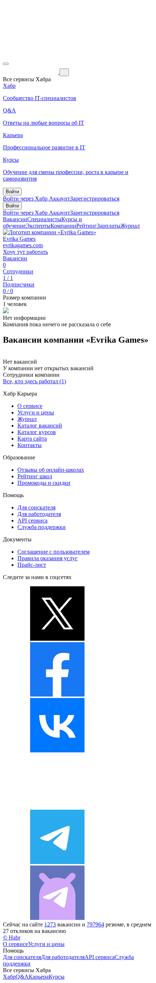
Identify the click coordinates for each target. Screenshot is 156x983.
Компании (63, 226)
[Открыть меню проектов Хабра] (6, 64)
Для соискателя (36, 507)
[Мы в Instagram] (57, 806)
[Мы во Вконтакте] (57, 750)
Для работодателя (39, 514)
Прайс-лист (31, 565)
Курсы (57, 977)
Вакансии (15, 219)
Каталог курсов (36, 432)
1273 (50, 924)
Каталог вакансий (39, 425)
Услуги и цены (35, 412)
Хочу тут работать (25, 252)
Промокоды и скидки (43, 483)
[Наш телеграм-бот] (57, 918)
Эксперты (38, 226)
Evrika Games (19, 239)
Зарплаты (108, 226)
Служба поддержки (41, 527)
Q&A (22, 977)
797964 (95, 924)
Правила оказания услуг (47, 558)
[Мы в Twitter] (57, 639)
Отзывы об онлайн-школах (50, 470)
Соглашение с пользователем (53, 552)
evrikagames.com (23, 245)
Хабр (9, 977)
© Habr (11, 937)
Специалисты (44, 219)
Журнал (130, 226)
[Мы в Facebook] (57, 694)
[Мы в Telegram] (57, 862)
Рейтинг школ (34, 476)
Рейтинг (86, 226)
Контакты (29, 445)
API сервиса (32, 520)
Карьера (39, 977)
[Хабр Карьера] (31, 72)
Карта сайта (32, 438)
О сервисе (29, 406)
